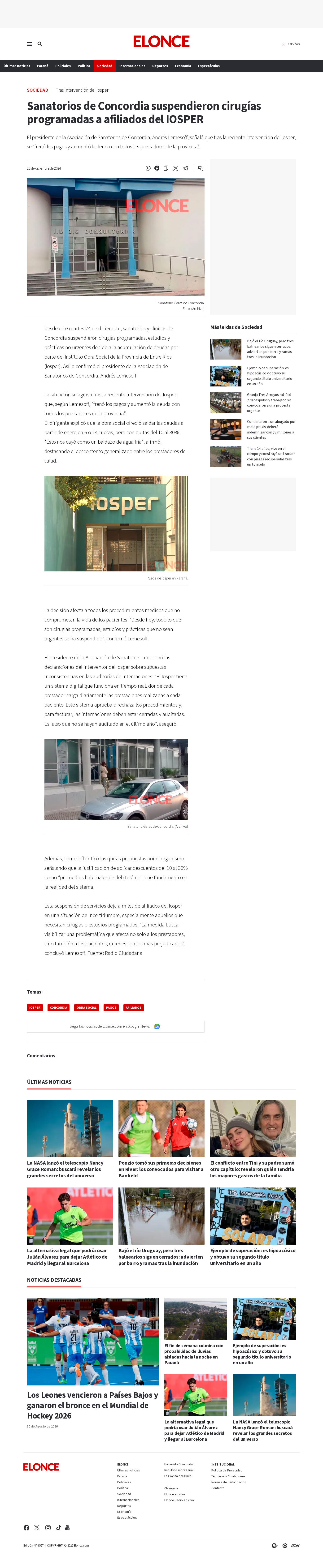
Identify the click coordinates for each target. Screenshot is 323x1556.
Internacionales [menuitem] (132, 66)
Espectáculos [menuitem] (209, 66)
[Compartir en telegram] (186, 168)
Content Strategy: (273, 1545)
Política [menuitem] (84, 66)
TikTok (58, 1527)
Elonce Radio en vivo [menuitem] (179, 1500)
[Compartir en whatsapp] (148, 168)
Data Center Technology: (284, 1545)
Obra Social (86, 1008)
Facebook (26, 1527)
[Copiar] (166, 168)
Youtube (67, 1527)
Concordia (58, 1008)
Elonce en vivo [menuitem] (174, 1494)
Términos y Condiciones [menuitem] (228, 1477)
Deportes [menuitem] (160, 66)
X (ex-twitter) (37, 1527)
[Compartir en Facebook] (157, 168)
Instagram (48, 1527)
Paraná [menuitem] (42, 66)
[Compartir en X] (175, 168)
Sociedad (37, 90)
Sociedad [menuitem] (104, 66)
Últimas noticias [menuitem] (17, 66)
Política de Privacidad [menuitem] (226, 1471)
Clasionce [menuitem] (171, 1488)
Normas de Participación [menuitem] (228, 1482)
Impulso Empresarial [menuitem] (178, 1470)
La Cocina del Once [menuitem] (178, 1476)
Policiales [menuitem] (63, 66)
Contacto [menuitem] (218, 1488)
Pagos (111, 1008)
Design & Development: (294, 1545)
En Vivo (294, 44)
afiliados (133, 1008)
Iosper (34, 1008)
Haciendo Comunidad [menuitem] (179, 1464)
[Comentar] (198, 168)
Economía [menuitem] (183, 66)
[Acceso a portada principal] (162, 41)
